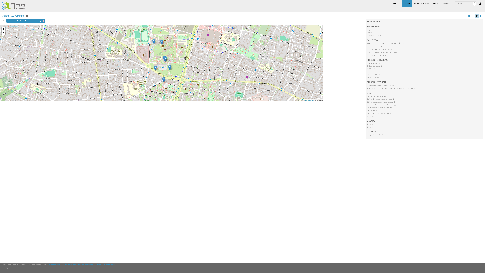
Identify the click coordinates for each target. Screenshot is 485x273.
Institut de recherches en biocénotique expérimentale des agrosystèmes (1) (391, 88)
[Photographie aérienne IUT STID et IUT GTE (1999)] (169, 67)
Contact (98, 264)
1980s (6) (370, 124)
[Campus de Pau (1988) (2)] (153, 41)
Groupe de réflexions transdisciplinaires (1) (381, 85)
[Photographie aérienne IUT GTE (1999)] (155, 68)
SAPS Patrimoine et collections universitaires (78, 264)
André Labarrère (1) (373, 63)
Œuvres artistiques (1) (374, 35)
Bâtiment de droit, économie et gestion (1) (381, 102)
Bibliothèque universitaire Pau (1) (378, 96)
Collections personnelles (375, 47)
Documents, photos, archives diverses (379, 49)
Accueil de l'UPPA (54, 264)
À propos (396, 3)
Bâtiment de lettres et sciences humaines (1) (381, 105)
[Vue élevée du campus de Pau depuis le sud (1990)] (163, 79)
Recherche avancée (421, 3)
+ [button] (3, 28)
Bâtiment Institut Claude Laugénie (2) (379, 113)
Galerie (435, 3)
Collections (446, 3)
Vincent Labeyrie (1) (373, 77)
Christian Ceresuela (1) (374, 66)
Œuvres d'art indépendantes (376, 55)
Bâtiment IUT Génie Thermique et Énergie (25, 21)
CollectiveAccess (12, 268)
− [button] (3, 32)
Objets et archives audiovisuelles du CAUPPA (382, 52)
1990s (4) (370, 127)
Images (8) (370, 30)
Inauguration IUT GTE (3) (375, 135)
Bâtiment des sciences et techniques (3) (380, 107)
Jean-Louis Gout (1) (373, 74)
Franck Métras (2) (372, 72)
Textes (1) (370, 32)
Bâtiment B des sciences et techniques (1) (380, 99)
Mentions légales (109, 264)
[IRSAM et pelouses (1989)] (161, 42)
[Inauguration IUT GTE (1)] (165, 59)
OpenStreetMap (310, 100)
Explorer (407, 3)
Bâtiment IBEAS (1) (373, 110)
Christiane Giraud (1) (374, 69)
